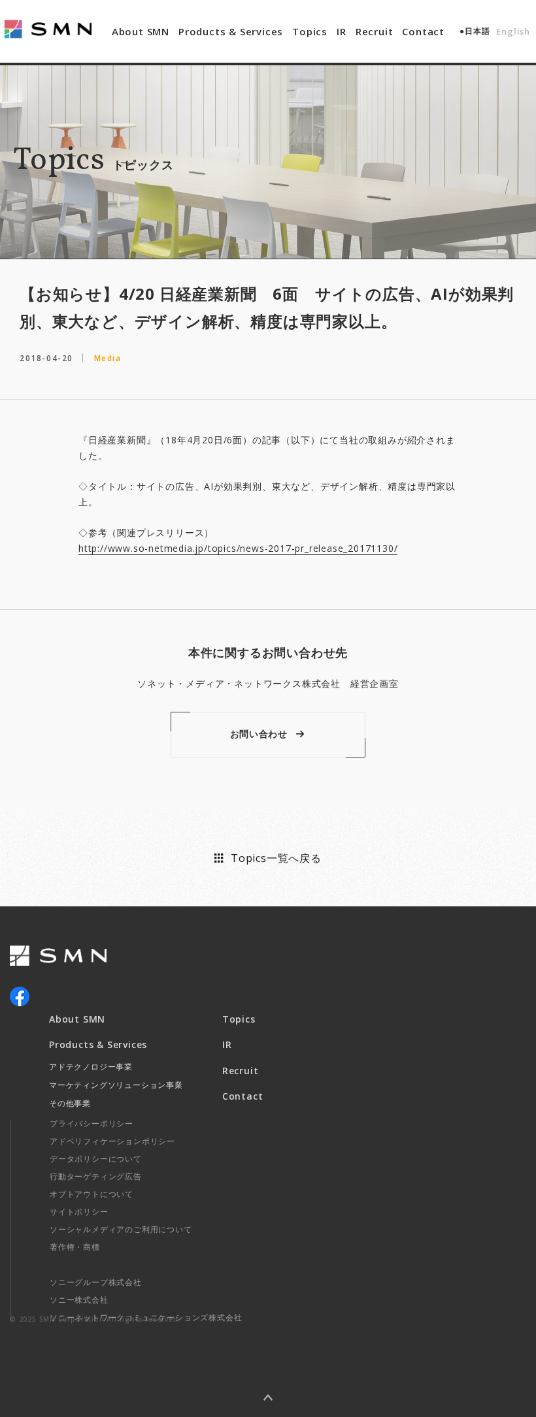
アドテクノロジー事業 (91, 1066)
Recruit (375, 31)
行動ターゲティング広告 (96, 1176)
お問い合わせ (259, 733)
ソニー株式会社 (79, 1299)
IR (341, 31)
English (513, 31)
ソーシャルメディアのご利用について (121, 1229)
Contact (423, 31)
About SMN (140, 31)
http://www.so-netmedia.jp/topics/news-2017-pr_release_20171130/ (237, 548)
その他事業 (70, 1103)
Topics (309, 31)
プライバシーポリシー (91, 1123)
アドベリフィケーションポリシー (112, 1141)
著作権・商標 (75, 1246)
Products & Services (230, 31)
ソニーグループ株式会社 (96, 1282)
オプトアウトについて (91, 1194)
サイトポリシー (79, 1211)
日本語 (477, 31)
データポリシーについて (96, 1158)
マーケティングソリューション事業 (116, 1085)
